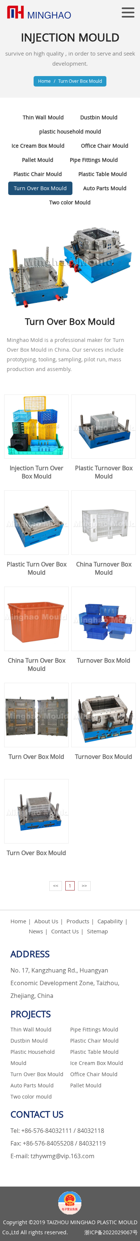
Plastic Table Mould (102, 173)
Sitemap (97, 931)
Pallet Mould (37, 159)
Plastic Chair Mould (37, 173)
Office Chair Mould (104, 145)
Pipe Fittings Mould (94, 159)
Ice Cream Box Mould (38, 145)
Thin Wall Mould (43, 117)
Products (77, 921)
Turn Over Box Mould (80, 81)
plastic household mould (70, 131)
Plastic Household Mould (32, 1057)
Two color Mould (70, 202)
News (36, 931)
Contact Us (65, 931)
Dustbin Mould (99, 117)
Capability (110, 921)
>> (84, 886)
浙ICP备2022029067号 (111, 1232)
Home (44, 81)
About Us (46, 921)
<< (55, 886)
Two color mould (31, 1096)
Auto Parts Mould (105, 188)
